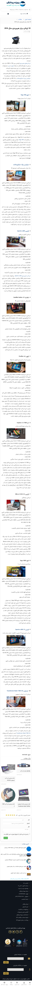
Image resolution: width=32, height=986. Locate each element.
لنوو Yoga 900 (25, 95)
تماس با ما (25, 883)
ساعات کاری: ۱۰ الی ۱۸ (23, 886)
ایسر (9, 66)
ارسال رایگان (25, 904)
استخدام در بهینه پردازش (22, 915)
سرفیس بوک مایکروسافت (21, 165)
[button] (24, 983)
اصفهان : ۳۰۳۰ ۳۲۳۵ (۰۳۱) (21, 896)
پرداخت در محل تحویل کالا (22, 920)
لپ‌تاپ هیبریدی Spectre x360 (22, 276)
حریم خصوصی (25, 899)
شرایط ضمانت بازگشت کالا (22, 917)
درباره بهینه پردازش (23, 891)
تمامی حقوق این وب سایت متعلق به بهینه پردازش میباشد (16, 979)
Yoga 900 (21, 140)
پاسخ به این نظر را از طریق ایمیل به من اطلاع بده (16, 834)
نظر (29, 827)
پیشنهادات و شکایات (23, 909)
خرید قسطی (25, 907)
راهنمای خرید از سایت (23, 888)
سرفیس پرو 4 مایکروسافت (23, 78)
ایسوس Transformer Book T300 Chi (17, 691)
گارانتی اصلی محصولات (22, 912)
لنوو (13, 66)
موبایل (27, 970)
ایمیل (28, 823)
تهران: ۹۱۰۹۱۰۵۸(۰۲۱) (23, 894)
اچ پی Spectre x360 (23, 231)
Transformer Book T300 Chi (23, 733)
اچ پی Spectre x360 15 (22, 630)
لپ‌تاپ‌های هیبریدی (25, 63)
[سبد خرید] (8, 13)
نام (29, 820)
